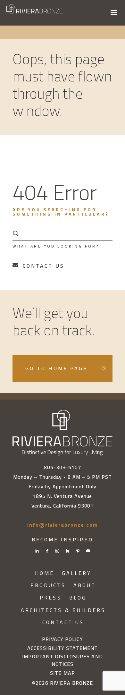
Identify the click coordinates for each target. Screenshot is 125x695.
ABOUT (84, 585)
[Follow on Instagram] (57, 551)
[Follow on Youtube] (88, 551)
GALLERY (77, 573)
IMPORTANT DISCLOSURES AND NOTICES (62, 660)
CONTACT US (63, 622)
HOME (44, 573)
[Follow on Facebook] (47, 551)
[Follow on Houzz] (67, 551)
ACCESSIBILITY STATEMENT (62, 648)
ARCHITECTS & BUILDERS (63, 610)
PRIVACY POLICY (62, 639)
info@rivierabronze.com (62, 525)
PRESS (50, 597)
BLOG (78, 597)
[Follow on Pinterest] (78, 551)
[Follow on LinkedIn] (37, 551)
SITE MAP (62, 673)
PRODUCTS (48, 585)
